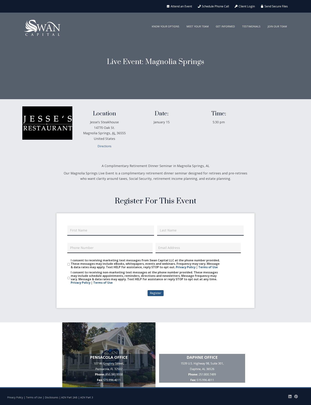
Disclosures (51, 397)
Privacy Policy (185, 267)
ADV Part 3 (86, 397)
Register (155, 293)
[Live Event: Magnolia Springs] (47, 123)
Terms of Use (208, 267)
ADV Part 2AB (69, 397)
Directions (104, 146)
